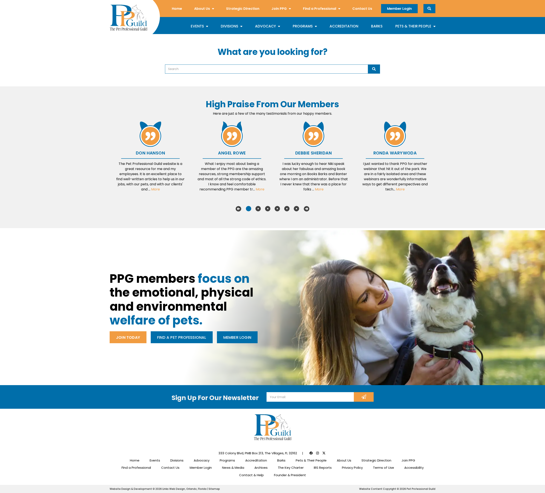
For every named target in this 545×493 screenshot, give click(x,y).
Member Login (399, 8)
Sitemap (214, 489)
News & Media (233, 467)
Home (177, 8)
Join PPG (279, 8)
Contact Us (362, 8)
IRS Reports (323, 467)
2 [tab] (258, 209)
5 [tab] (287, 209)
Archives (261, 467)
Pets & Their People (413, 26)
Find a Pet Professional (181, 337)
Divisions (229, 26)
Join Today (128, 337)
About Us (202, 8)
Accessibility (414, 467)
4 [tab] (277, 209)
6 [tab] (296, 209)
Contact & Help (251, 475)
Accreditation (344, 26)
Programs (303, 26)
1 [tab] (248, 209)
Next (306, 208)
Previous (238, 208)
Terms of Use (383, 467)
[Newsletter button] (364, 397)
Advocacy (265, 26)
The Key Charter (291, 467)
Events (197, 26)
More (155, 189)
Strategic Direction (242, 8)
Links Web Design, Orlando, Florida (184, 489)
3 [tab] (267, 209)
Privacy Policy (352, 467)
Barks (377, 26)
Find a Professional (319, 8)
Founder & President (290, 475)
